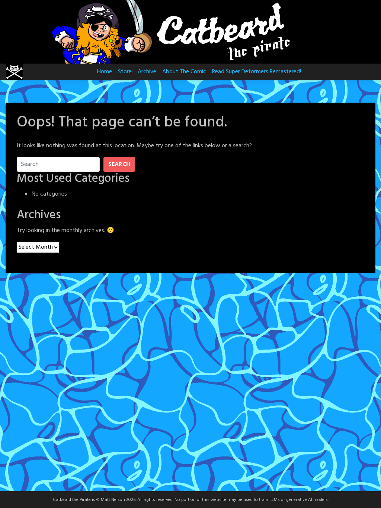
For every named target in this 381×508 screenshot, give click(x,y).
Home (104, 72)
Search (119, 164)
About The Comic (184, 72)
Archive (147, 72)
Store (125, 72)
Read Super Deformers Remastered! (256, 72)
